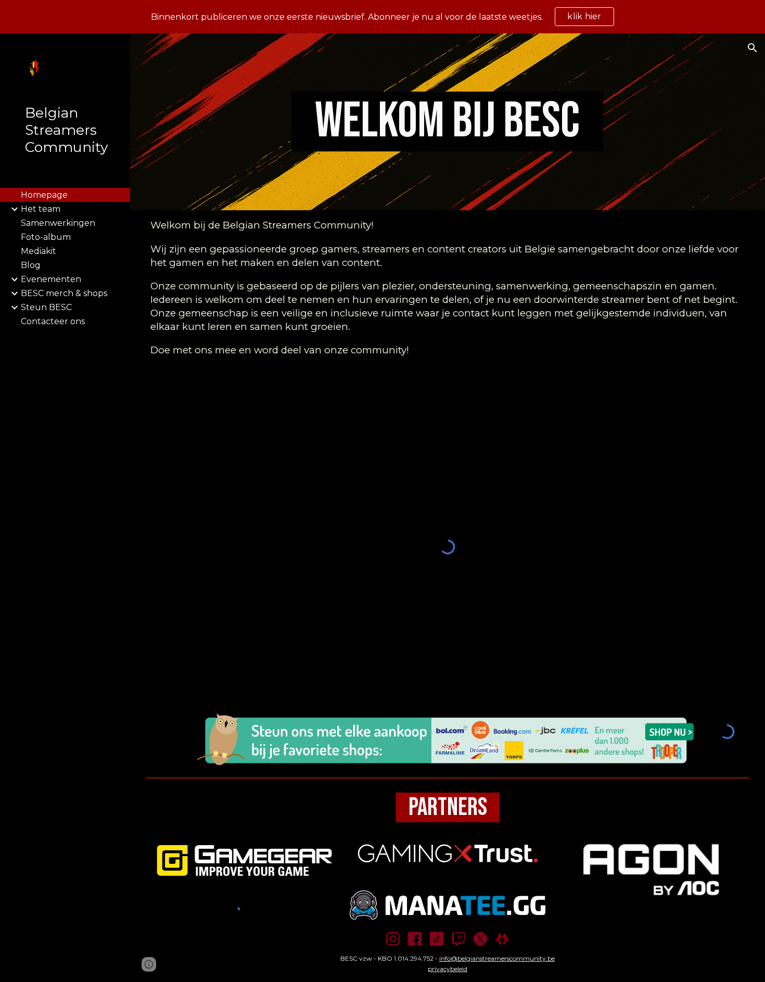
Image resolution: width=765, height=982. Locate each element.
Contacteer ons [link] (53, 321)
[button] (752, 47)
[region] (382, 16)
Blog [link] (31, 265)
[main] (447, 121)
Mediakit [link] (38, 251)
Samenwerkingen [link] (58, 223)
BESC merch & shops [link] (64, 293)
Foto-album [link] (46, 237)
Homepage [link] (44, 195)
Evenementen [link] (51, 279)
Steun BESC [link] (46, 307)
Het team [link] (40, 209)
